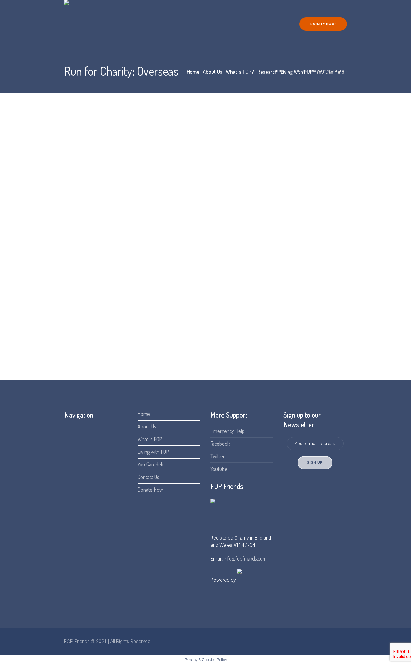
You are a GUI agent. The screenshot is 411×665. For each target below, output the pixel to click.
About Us (147, 426)
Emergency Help (227, 431)
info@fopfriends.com (245, 558)
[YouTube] (342, 641)
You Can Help (151, 464)
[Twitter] (332, 641)
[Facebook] (322, 641)
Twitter (217, 456)
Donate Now (150, 489)
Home (144, 413)
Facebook (220, 443)
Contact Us (148, 477)
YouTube (218, 469)
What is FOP (150, 439)
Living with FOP (153, 451)
